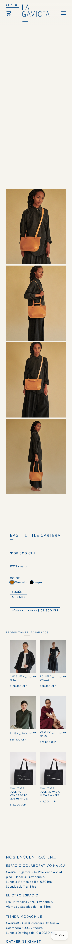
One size (18, 597)
